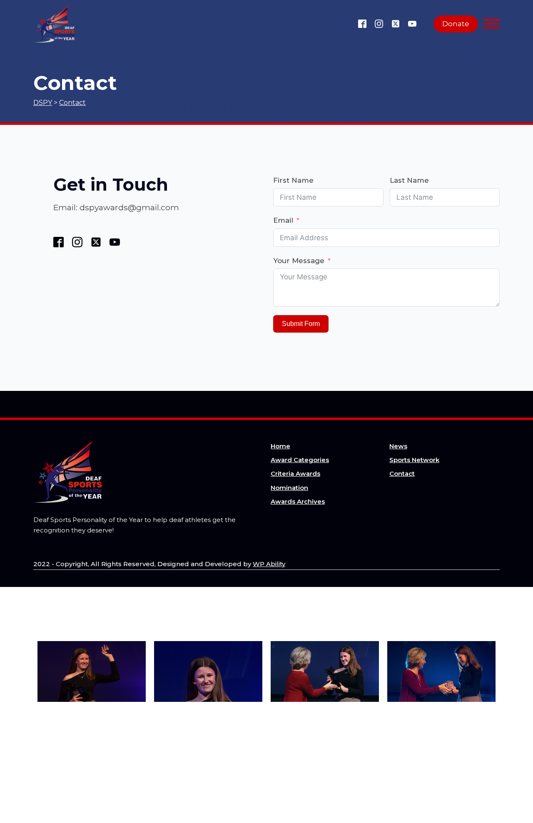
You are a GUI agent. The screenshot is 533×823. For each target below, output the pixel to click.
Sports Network (414, 460)
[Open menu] (491, 24)
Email (283, 220)
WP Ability (269, 564)
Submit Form (301, 323)
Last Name (409, 180)
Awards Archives (298, 501)
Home (280, 446)
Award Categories (300, 460)
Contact (402, 473)
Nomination (289, 488)
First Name (293, 180)
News (398, 446)
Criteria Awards (295, 473)
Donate (455, 24)
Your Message (298, 260)
